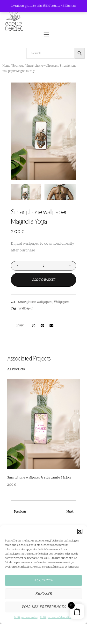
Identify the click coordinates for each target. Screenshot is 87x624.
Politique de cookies (25, 617)
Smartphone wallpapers (42, 66)
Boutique (18, 66)
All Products (16, 369)
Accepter (43, 580)
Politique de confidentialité (55, 617)
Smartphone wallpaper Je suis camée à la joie (39, 477)
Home (6, 66)
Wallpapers (62, 302)
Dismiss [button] (71, 6)
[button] (79, 531)
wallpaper (26, 308)
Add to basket (43, 279)
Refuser (43, 593)
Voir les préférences (43, 607)
